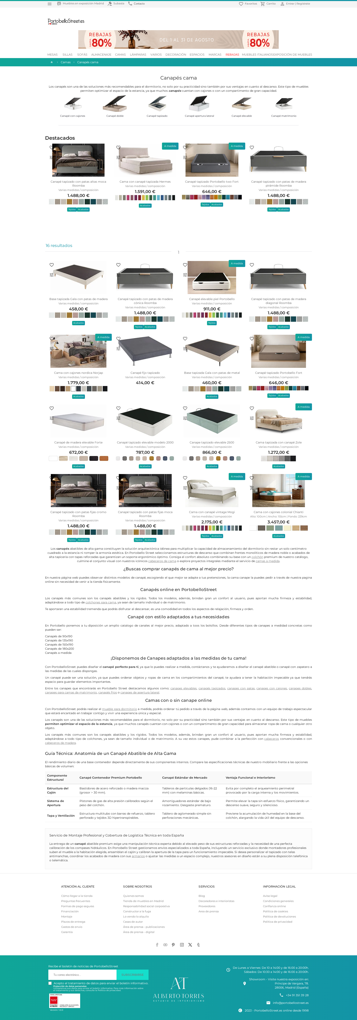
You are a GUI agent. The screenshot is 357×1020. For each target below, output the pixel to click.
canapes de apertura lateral (139, 692)
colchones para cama (101, 602)
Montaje (66, 916)
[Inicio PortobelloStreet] (64, 24)
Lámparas (138, 54)
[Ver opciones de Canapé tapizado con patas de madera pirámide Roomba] (252, 157)
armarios (138, 856)
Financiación (70, 911)
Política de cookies (275, 911)
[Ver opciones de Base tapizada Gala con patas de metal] (185, 349)
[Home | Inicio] (51, 62)
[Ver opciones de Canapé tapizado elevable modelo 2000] (118, 418)
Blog (202, 895)
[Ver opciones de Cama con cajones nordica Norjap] (52, 349)
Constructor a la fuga (137, 911)
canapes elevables (183, 688)
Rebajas (232, 54)
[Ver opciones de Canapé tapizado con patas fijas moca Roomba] (118, 488)
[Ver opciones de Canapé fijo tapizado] (118, 349)
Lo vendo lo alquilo (136, 916)
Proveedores (207, 906)
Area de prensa (209, 911)
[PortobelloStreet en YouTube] (166, 945)
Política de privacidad (277, 921)
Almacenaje (101, 54)
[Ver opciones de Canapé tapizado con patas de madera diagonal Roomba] (252, 275)
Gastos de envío (71, 926)
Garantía (67, 932)
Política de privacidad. (109, 990)
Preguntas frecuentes (75, 901)
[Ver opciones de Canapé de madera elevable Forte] (52, 418)
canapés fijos (107, 692)
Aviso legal (270, 895)
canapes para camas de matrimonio (71, 692)
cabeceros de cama (162, 561)
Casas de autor (133, 921)
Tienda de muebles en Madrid (143, 901)
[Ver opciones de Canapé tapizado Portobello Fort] (252, 349)
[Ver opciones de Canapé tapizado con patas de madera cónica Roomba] (118, 275)
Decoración (175, 54)
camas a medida (268, 561)
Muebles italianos (257, 54)
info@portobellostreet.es (291, 1003)
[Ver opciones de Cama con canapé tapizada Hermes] (118, 157)
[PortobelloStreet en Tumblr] (199, 945)
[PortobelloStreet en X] (191, 945)
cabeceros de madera (60, 743)
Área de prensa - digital (139, 932)
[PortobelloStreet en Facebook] (158, 945)
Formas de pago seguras (77, 906)
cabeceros (271, 739)
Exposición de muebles (292, 54)
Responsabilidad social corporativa (146, 906)
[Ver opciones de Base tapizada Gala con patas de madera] (52, 275)
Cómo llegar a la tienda (77, 895)
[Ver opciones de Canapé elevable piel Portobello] (185, 275)
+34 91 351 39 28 (297, 995)
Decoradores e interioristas (216, 901)
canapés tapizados (212, 688)
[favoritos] (52, 148)
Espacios (197, 54)
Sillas (68, 54)
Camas (120, 54)
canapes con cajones (271, 688)
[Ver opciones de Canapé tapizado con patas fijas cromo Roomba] (52, 488)
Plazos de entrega (73, 921)
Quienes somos (133, 895)
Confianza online (274, 906)
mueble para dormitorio (119, 709)
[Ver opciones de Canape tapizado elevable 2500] (185, 418)
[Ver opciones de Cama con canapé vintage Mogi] (185, 488)
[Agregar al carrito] (252, 488)
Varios (156, 54)
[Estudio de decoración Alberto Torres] (178, 1002)
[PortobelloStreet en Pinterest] (174, 945)
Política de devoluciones (279, 916)
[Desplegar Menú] (49, 4)
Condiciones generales (278, 901)
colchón (257, 557)
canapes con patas (241, 688)
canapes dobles (300, 688)
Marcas (215, 54)
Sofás (82, 54)
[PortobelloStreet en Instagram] (182, 945)
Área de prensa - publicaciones (144, 926)
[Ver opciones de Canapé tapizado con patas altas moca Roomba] (52, 157)
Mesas (52, 54)
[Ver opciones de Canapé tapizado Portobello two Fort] (185, 157)
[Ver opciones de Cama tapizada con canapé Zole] (252, 418)
